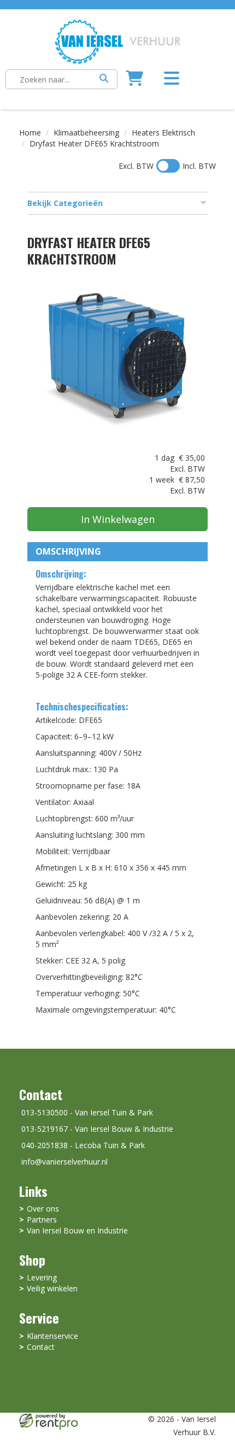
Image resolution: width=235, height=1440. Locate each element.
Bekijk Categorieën (65, 203)
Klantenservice (52, 1336)
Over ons (43, 1208)
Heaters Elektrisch (163, 132)
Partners (42, 1219)
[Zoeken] (104, 79)
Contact (41, 1347)
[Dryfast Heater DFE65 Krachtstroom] (117, 362)
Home (30, 132)
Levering (42, 1277)
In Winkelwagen (118, 519)
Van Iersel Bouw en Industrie (77, 1230)
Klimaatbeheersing (86, 132)
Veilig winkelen (52, 1288)
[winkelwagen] (134, 80)
